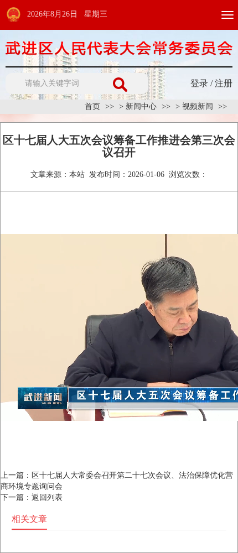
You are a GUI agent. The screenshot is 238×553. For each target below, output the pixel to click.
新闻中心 (141, 106)
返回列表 (47, 497)
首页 (92, 106)
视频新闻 (197, 106)
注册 (223, 83)
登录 (199, 83)
